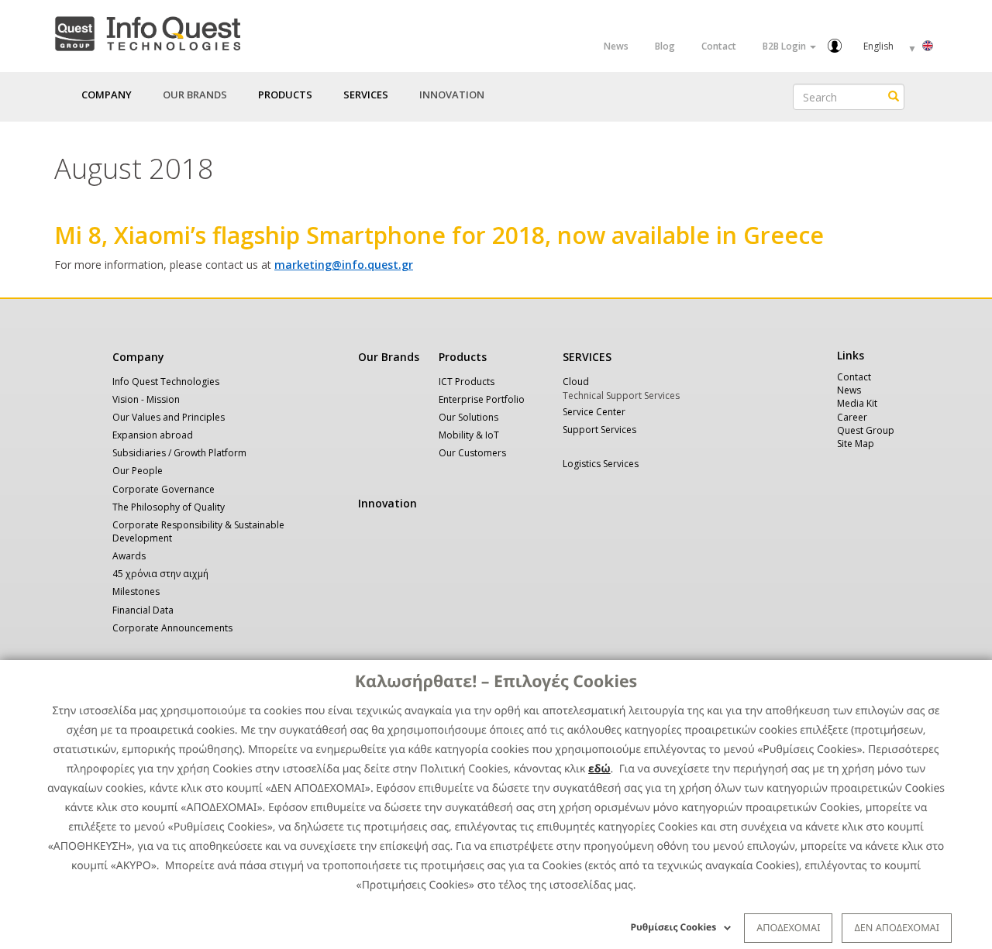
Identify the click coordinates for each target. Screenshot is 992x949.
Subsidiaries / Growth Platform (179, 452)
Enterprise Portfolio (482, 399)
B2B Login (785, 46)
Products (463, 356)
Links (850, 355)
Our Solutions (468, 417)
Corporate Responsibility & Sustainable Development (198, 531)
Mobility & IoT (469, 435)
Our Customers (472, 452)
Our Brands (195, 94)
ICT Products (466, 381)
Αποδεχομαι (788, 927)
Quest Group (865, 430)
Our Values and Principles (168, 417)
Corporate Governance (163, 489)
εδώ (599, 769)
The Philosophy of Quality (168, 507)
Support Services (599, 429)
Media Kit (857, 403)
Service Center (594, 411)
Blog (665, 46)
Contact (718, 46)
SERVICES (587, 356)
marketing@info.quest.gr (343, 264)
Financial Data (143, 610)
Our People (137, 470)
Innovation (451, 94)
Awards (129, 555)
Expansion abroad (152, 435)
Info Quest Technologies (165, 381)
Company (138, 356)
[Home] (147, 30)
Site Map (855, 443)
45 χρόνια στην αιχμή (160, 573)
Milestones (136, 591)
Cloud (576, 381)
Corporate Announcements (172, 627)
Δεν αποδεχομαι (896, 927)
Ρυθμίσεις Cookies (674, 927)
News (616, 46)
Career (852, 417)
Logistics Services (601, 463)
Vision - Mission (146, 399)
